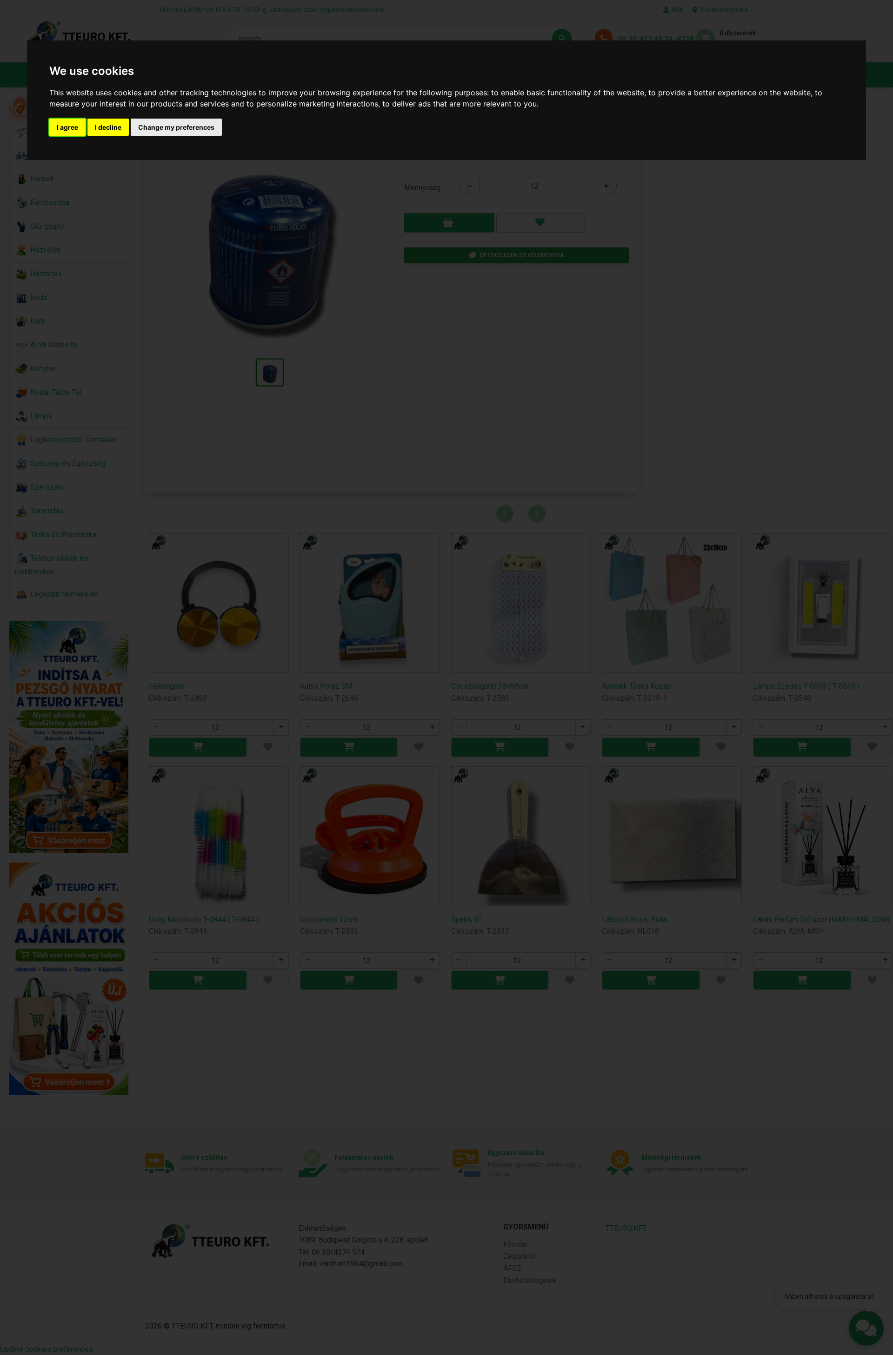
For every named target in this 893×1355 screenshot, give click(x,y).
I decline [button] (108, 127)
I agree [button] (67, 127)
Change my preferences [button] (176, 127)
